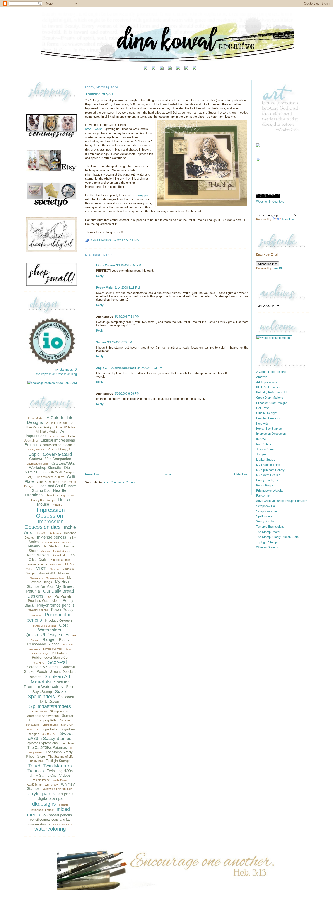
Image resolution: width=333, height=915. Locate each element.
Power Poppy (62, 610)
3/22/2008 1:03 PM (149, 368)
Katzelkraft (59, 555)
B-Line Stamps (57, 436)
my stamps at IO (66, 369)
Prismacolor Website (269, 490)
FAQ (29, 477)
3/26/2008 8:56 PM (126, 393)
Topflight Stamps (58, 761)
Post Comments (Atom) (119, 482)
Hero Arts (52, 495)
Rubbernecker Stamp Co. (50, 657)
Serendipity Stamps (42, 667)
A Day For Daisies (57, 423)
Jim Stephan (51, 546)
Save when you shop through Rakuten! (281, 501)
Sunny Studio (265, 521)
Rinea (68, 649)
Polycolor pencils (37, 610)
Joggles (45, 551)
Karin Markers (38, 555)
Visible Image (41, 780)
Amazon (261, 377)
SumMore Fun (49, 734)
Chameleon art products (57, 445)
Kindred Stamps (60, 559)
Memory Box (36, 578)
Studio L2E (32, 729)
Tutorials (35, 770)
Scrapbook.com (266, 511)
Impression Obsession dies (44, 524)
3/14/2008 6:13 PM (127, 287)
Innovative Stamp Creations (56, 542)
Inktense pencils (51, 537)
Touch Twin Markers (50, 765)
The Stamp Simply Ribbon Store (277, 537)
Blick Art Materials (268, 387)
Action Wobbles (65, 427)
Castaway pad (139, 195)
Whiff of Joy (51, 784)
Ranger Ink (263, 495)
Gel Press (262, 408)
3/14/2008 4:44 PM (128, 265)
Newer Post (92, 474)
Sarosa (101, 342)
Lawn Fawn (56, 564)
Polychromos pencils (56, 605)
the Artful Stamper (62, 824)
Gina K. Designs (267, 413)
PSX (49, 596)
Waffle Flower (60, 780)
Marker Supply (265, 459)
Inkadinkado (54, 533)
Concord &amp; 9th (60, 449)
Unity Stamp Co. (43, 775)
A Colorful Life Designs (271, 371)
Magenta (54, 569)
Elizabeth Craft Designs (57, 472)
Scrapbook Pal (265, 506)
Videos (65, 775)
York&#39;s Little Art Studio (57, 789)
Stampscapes (50, 724)
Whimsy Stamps (267, 547)
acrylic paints (41, 793)
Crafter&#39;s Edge (37, 463)
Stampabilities (39, 711)
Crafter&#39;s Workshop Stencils (52, 465)
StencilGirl (67, 724)
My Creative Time (55, 578)
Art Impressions (46, 433)
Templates (68, 743)
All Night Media (46, 431)
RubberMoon (60, 653)
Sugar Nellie (49, 729)
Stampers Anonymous (43, 715)
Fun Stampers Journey (50, 477)
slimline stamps (39, 824)
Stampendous (59, 711)
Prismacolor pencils (49, 617)
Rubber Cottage (40, 653)
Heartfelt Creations (268, 418)
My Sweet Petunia (268, 475)
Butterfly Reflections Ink (272, 392)
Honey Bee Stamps (43, 500)
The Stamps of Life (60, 756)
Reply (100, 276)
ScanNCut (39, 663)
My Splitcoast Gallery (270, 470)
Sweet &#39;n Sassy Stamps (50, 736)
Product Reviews (58, 620)
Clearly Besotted (36, 449)
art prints (66, 794)
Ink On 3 (40, 533)
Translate (288, 219)
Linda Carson (105, 265)
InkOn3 (261, 439)
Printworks (36, 615)
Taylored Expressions (42, 743)
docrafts (63, 804)
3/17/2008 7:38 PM (119, 342)
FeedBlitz (279, 268)
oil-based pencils (57, 815)
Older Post (241, 474)
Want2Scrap (34, 784)
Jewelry (33, 546)
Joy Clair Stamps (61, 551)
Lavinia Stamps (37, 564)
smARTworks (94, 129)
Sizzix (61, 691)
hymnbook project (42, 810)
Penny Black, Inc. (268, 480)
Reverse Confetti (52, 648)
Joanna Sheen (265, 449)
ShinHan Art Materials (50, 679)
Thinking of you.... (101, 94)
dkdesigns (44, 804)
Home (167, 474)
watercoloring (50, 829)
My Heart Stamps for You (49, 584)
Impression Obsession (50, 513)
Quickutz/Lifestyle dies (47, 634)
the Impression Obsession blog (56, 374)
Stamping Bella (46, 720)
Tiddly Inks (36, 761)
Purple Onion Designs (44, 626)
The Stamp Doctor (268, 532)
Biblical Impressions (58, 440)
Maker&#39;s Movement (55, 573)
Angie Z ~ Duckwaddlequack (116, 368)
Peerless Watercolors (44, 601)
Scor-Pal (57, 662)
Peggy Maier (104, 287)
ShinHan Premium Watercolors (47, 684)
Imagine (57, 504)
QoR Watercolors (53, 627)
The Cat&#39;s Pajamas (47, 747)
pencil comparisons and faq (50, 819)
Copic (34, 454)
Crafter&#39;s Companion (50, 459)
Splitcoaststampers (50, 706)
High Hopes (67, 495)
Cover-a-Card (57, 454)
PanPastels (63, 596)
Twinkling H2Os (60, 771)
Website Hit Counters (270, 201)
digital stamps (50, 798)
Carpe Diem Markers (269, 397)
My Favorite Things (269, 464)
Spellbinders (41, 696)
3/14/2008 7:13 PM (126, 316)
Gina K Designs (48, 481)
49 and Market (35, 418)
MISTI (41, 568)
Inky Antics (263, 444)
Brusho (31, 445)
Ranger (49, 639)
